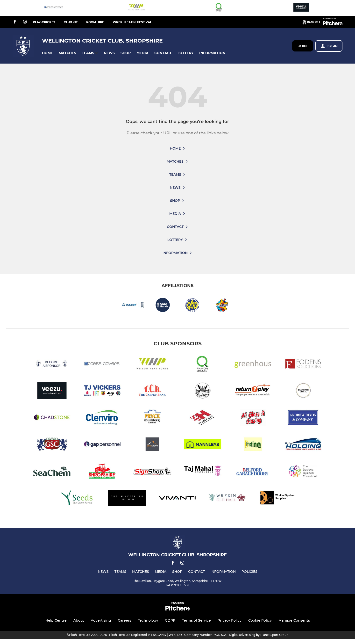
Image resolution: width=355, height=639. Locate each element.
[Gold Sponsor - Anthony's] (202, 391)
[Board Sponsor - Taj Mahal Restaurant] (202, 472)
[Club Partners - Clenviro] (102, 418)
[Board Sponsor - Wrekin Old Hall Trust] (227, 499)
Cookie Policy (260, 620)
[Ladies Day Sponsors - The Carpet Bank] (152, 391)
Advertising (101, 620)
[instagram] (25, 22)
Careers (124, 620)
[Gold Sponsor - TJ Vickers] (102, 391)
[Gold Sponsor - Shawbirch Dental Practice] (303, 391)
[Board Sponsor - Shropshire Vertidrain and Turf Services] (102, 472)
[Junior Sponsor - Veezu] (301, 8)
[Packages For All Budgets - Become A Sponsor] (52, 365)
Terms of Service (196, 620)
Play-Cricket (44, 22)
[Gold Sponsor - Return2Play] (253, 391)
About (78, 620)
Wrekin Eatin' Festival (132, 22)
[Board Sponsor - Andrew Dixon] (303, 418)
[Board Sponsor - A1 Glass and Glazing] (253, 418)
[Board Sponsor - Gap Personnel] (102, 445)
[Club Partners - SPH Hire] (202, 418)
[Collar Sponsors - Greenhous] (253, 365)
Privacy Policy (229, 620)
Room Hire (95, 22)
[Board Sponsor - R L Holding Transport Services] (303, 445)
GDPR (170, 620)
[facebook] (15, 22)
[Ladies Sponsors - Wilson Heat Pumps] (136, 8)
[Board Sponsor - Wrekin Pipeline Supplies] (278, 499)
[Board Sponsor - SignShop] (152, 472)
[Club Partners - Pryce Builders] (152, 418)
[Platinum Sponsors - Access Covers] (54, 8)
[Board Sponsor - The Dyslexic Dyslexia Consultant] (303, 472)
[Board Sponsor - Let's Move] (152, 445)
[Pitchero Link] (332, 24)
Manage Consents (294, 620)
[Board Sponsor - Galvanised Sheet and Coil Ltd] (52, 445)
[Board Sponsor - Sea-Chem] (52, 472)
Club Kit (71, 22)
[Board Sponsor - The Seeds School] (77, 499)
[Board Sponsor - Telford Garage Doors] (253, 472)
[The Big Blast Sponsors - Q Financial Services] (219, 8)
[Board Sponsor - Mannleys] (202, 445)
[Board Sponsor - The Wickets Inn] (127, 499)
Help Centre (56, 620)
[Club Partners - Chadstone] (52, 418)
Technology (148, 620)
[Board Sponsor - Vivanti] (177, 499)
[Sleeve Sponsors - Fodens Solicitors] (303, 365)
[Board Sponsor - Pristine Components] (253, 445)
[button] (47, 53)
